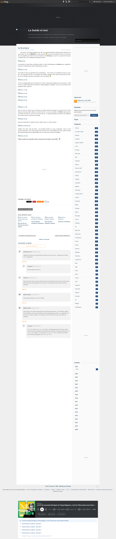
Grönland (77, 296)
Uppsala (77, 292)
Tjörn (76, 281)
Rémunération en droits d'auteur (78, 489)
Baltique (77, 186)
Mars (77, 369)
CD (76, 299)
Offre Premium (91, 489)
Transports (77, 182)
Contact (53, 489)
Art (76, 226)
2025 (76, 373)
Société (77, 197)
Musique (77, 135)
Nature (76, 212)
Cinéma (77, 128)
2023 (76, 380)
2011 (76, 422)
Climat (76, 241)
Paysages (77, 215)
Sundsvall (77, 289)
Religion (77, 303)
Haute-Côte (78, 234)
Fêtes (76, 270)
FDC (76, 157)
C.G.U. (68, 489)
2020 (76, 391)
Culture (77, 245)
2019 (76, 394)
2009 (76, 429)
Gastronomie (78, 172)
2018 (76, 398)
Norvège (77, 150)
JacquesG (12, 489)
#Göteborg (68, 49)
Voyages (77, 179)
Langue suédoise (79, 142)
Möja (76, 267)
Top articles (46, 489)
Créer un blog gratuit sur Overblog (34, 489)
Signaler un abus (61, 489)
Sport (76, 274)
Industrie (77, 248)
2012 (76, 419)
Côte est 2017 (78, 168)
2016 (76, 405)
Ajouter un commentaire (31, 246)
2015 (76, 408)
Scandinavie (78, 237)
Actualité (77, 139)
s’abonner (42, 514)
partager (53, 514)
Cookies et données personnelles (104, 489)
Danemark (77, 153)
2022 (76, 384)
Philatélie (77, 252)
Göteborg (77, 223)
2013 (76, 415)
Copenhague (78, 307)
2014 (76, 412)
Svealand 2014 (78, 193)
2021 (76, 387)
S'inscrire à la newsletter (25, 209)
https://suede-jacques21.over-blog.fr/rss (87, 102)
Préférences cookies (58, 491)
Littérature (77, 201)
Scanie (76, 219)
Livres (76, 146)
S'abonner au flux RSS (84, 100)
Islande (77, 175)
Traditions (77, 161)
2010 (76, 426)
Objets (76, 204)
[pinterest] (69, 2)
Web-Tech (77, 230)
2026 (76, 366)
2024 (76, 377)
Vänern (77, 278)
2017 (76, 401)
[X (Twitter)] (66, 2)
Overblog (68, 486)
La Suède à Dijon (79, 131)
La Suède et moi (38, 30)
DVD (76, 263)
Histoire (77, 164)
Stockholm (77, 190)
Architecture (78, 259)
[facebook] (63, 2)
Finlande (77, 208)
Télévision (77, 256)
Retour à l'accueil (44, 239)
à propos (62, 514)
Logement (77, 285)
